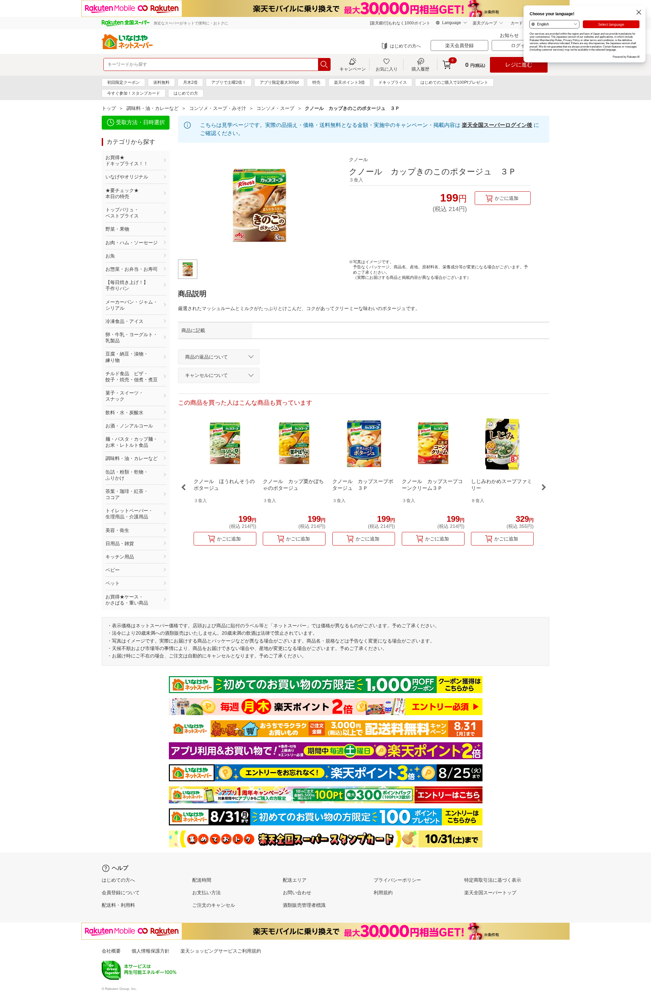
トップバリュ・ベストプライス (122, 212)
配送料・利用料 (118, 905)
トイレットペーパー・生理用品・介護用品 (129, 513)
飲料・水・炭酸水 (124, 412)
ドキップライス (392, 82)
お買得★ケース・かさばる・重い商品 (126, 600)
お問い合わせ (297, 892)
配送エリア (295, 880)
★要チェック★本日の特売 (122, 193)
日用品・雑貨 (119, 543)
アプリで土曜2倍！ (228, 82)
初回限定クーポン (123, 82)
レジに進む (518, 65)
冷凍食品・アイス (124, 321)
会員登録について (121, 892)
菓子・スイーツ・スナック (124, 396)
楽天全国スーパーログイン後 (497, 125)
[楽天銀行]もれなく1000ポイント (400, 23)
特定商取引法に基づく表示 (492, 880)
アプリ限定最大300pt (279, 82)
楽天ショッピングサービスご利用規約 (220, 951)
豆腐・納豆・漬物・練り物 (126, 357)
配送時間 (201, 880)
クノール (358, 159)
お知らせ (509, 35)
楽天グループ (485, 23)
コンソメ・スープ (275, 108)
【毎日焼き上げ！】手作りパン (126, 285)
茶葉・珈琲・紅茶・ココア (126, 494)
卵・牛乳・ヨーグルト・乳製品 (131, 337)
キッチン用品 (119, 556)
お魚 (110, 256)
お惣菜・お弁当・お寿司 (131, 269)
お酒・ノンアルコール (129, 425)
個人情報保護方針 (151, 951)
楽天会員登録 (459, 45)
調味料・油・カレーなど (152, 108)
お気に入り (387, 68)
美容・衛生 (117, 530)
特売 (316, 82)
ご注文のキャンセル (213, 905)
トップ (109, 108)
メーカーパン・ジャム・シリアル (131, 305)
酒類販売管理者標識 (304, 905)
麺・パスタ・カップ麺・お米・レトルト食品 (131, 442)
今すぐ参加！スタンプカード (133, 93)
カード (517, 23)
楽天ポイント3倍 (349, 82)
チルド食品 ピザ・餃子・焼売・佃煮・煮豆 (131, 376)
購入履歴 (420, 68)
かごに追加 (506, 198)
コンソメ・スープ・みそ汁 (217, 108)
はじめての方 (186, 93)
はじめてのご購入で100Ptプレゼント (454, 82)
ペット (112, 583)
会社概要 (111, 951)
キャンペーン (352, 68)
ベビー (112, 570)
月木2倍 (190, 82)
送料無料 (161, 82)
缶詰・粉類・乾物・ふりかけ (126, 475)
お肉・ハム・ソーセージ (131, 242)
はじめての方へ (405, 46)
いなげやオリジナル (126, 176)
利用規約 (383, 892)
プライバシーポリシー (397, 880)
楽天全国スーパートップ (490, 892)
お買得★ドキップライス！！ (126, 160)
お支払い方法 (206, 892)
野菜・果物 (117, 229)
